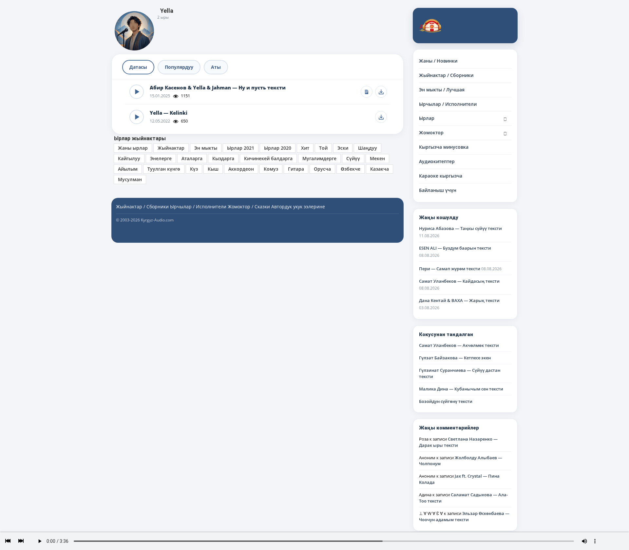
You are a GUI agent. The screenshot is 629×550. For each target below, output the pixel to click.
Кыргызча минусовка (443, 147)
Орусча (322, 169)
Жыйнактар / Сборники (446, 75)
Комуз (271, 169)
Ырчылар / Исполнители (448, 104)
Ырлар (426, 118)
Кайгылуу (129, 158)
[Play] (136, 92)
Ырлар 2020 (277, 148)
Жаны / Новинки (438, 61)
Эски (342, 148)
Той (323, 148)
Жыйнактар (171, 148)
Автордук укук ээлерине (298, 206)
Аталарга (191, 158)
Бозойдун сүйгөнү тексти (445, 401)
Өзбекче (350, 169)
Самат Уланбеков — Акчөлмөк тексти (459, 345)
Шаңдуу (367, 148)
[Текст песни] (366, 92)
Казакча (379, 169)
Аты (216, 67)
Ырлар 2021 (240, 148)
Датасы (138, 67)
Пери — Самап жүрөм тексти (449, 269)
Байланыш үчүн (437, 190)
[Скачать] (381, 92)
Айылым (128, 169)
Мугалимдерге (319, 158)
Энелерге (161, 158)
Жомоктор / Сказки (249, 206)
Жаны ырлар (133, 148)
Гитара (296, 169)
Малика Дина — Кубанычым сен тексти (461, 389)
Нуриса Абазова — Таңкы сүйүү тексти (460, 228)
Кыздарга (223, 158)
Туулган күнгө (163, 169)
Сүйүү (353, 158)
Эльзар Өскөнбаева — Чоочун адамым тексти (464, 516)
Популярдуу (179, 67)
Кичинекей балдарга (268, 158)
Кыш (213, 169)
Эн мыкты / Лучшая (442, 89)
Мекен (377, 158)
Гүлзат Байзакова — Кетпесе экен (455, 358)
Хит (305, 148)
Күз (194, 169)
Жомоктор (431, 132)
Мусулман (130, 179)
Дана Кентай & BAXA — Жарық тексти (459, 300)
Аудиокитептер (437, 161)
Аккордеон (241, 169)
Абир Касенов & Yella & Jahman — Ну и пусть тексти (218, 88)
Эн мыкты (205, 148)
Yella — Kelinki (168, 113)
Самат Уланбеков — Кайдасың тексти (459, 281)
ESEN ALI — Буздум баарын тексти (455, 248)
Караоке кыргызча (440, 176)
